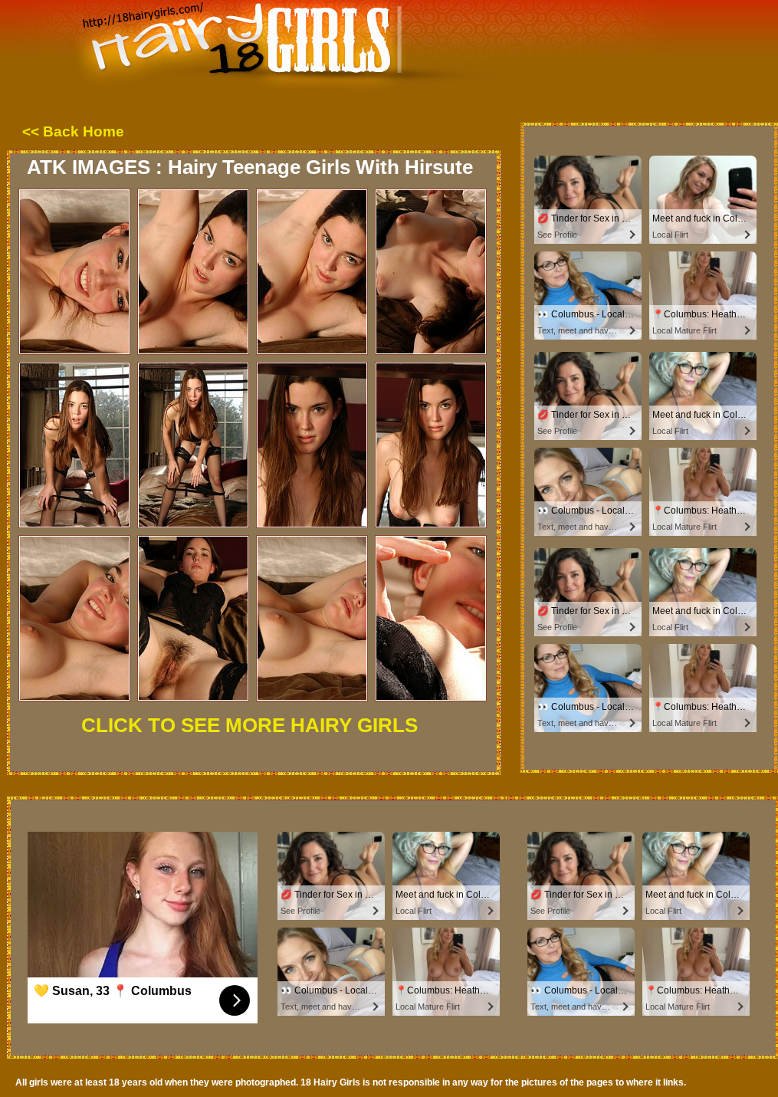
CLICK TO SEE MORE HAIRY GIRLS (249, 725)
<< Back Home (73, 131)
